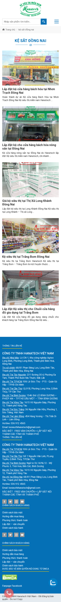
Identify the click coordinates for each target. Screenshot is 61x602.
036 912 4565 (18, 423)
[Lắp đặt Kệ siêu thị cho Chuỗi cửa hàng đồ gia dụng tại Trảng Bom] (30, 287)
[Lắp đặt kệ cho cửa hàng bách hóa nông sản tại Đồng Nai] (30, 123)
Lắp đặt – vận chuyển (13, 524)
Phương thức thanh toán (15, 520)
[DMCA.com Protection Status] (9, 577)
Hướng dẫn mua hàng (13, 516)
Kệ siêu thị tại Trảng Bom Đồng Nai (25, 256)
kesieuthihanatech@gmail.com (24, 427)
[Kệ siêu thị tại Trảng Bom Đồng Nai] (30, 235)
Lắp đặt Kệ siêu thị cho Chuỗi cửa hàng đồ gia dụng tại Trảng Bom (28, 310)
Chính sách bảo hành (12, 527)
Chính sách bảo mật (12, 512)
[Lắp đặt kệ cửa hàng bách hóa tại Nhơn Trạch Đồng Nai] (30, 68)
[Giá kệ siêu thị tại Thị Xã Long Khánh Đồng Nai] (30, 179)
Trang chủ (10, 29)
